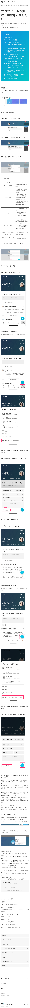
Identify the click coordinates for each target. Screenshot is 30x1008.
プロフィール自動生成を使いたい (9, 904)
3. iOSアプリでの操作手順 (11, 54)
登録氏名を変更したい (6, 919)
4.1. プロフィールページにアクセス (14, 65)
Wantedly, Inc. (4, 5)
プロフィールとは (5, 917)
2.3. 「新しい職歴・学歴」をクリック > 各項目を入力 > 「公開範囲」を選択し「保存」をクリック (15, 50)
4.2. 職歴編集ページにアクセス (13, 68)
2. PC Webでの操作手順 (10, 40)
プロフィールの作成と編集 (22, 5)
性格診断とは (4, 902)
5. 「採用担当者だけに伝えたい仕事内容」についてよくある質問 (14, 75)
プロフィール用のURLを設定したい (9, 924)
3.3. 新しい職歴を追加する (12, 61)
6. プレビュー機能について (11, 78)
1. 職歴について (8, 38)
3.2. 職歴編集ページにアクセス (13, 59)
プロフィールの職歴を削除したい (11, 887)
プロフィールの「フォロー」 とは (9, 914)
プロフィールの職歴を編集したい (11, 885)
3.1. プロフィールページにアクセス (14, 56)
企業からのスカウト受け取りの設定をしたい (13, 890)
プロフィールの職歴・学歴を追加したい (11, 927)
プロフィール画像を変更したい (8, 922)
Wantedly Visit (12, 5)
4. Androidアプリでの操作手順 (12, 63)
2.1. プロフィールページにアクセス (14, 42)
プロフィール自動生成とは (7, 907)
